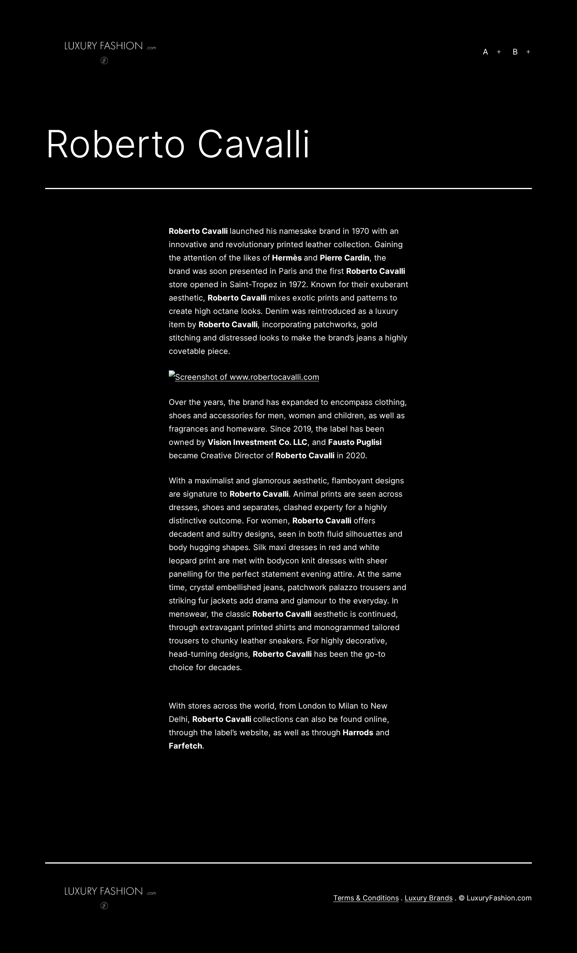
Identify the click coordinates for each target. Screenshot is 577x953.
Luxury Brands (429, 898)
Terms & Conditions (366, 898)
